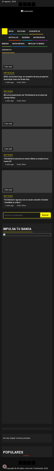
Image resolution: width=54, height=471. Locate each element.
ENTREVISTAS (39, 37)
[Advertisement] (27, 19)
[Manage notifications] (5, 466)
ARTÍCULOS (13, 37)
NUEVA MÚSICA (18, 43)
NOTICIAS (21, 31)
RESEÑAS (26, 37)
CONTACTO (6, 50)
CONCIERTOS (34, 31)
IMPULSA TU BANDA (36, 43)
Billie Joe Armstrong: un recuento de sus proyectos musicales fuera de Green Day (26, 78)
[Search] (50, 31)
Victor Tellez (21, 82)
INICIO (11, 31)
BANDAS (5, 43)
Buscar (45, 215)
